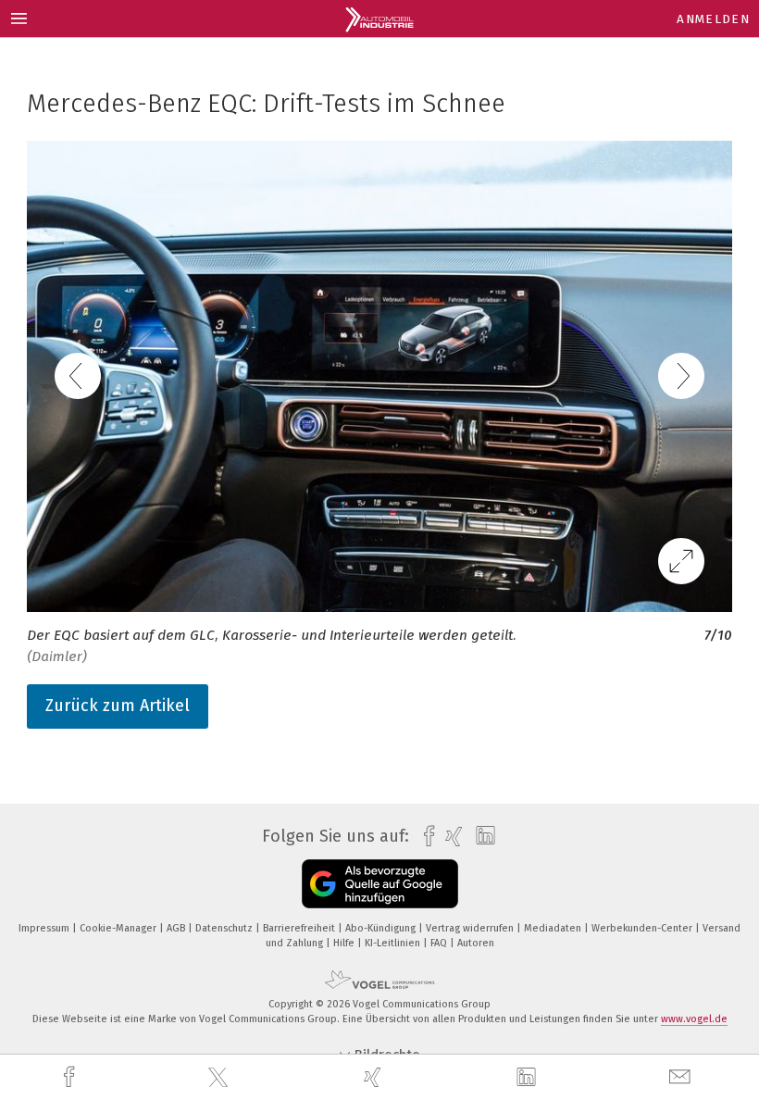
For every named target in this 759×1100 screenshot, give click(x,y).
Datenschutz (225, 928)
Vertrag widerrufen (471, 928)
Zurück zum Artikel (117, 705)
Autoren (475, 943)
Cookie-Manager (119, 928)
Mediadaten (554, 928)
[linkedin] (528, 1078)
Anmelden (713, 19)
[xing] (375, 1077)
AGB (177, 928)
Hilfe (345, 943)
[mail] (682, 1077)
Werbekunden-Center (643, 928)
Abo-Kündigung (381, 928)
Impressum (45, 928)
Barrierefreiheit (300, 928)
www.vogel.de (694, 1019)
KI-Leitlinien (394, 943)
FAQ (440, 943)
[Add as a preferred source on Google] (380, 883)
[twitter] (220, 1078)
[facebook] (71, 1077)
